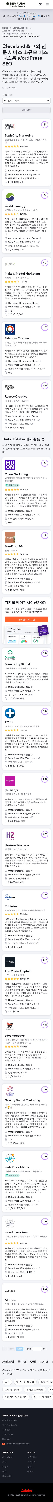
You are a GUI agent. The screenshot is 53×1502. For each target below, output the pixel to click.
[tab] (8, 1362)
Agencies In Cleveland (13, 30)
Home (5, 28)
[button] (26, 101)
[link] (40, 5)
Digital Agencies (20, 28)
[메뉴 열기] (47, 5)
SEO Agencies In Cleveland (15, 33)
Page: (28, 1348)
